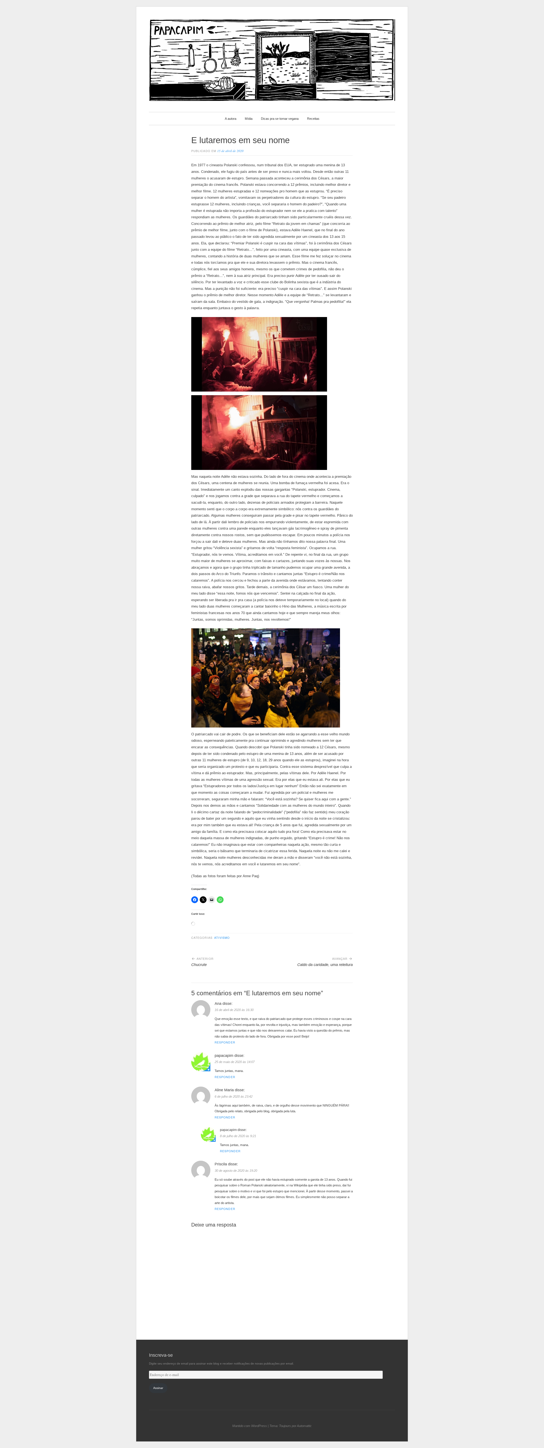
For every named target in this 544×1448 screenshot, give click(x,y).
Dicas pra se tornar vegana (280, 118)
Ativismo (222, 938)
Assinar (158, 1388)
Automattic (304, 1426)
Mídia (248, 118)
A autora (230, 118)
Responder (225, 1042)
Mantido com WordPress (249, 1426)
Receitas (313, 118)
